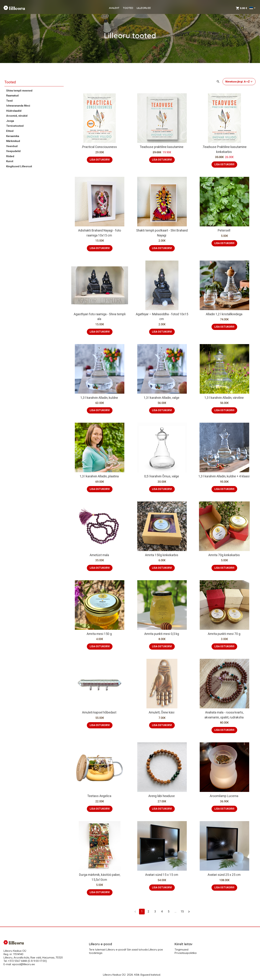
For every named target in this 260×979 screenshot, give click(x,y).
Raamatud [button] (12, 95)
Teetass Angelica (99, 796)
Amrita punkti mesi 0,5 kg (161, 634)
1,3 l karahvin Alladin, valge (161, 397)
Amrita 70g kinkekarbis (224, 555)
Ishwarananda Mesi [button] (18, 105)
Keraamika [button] (12, 136)
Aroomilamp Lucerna (224, 796)
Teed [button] (9, 100)
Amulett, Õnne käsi (161, 712)
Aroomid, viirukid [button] (16, 116)
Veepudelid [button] (13, 151)
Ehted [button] (9, 131)
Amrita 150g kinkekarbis (161, 555)
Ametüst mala (99, 555)
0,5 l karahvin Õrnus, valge (161, 476)
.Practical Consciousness (99, 147)
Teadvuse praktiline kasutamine (161, 147)
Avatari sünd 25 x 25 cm (224, 875)
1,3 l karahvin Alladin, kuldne (99, 397)
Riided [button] (10, 156)
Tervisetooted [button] (15, 126)
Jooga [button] (10, 120)
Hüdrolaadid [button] (13, 110)
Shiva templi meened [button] (19, 90)
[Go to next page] (189, 911)
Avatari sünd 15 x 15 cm (161, 875)
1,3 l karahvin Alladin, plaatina (99, 476)
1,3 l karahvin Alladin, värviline (224, 397)
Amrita (205, 522)
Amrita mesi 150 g (99, 634)
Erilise (219, 522)
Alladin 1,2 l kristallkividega (224, 314)
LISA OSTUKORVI (100, 159)
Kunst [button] (9, 161)
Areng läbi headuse (161, 796)
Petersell (224, 230)
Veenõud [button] (12, 146)
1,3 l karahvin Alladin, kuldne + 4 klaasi (224, 476)
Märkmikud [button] (13, 141)
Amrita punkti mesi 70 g (224, 634)
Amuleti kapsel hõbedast (99, 712)
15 (182, 911)
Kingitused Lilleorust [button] (19, 166)
